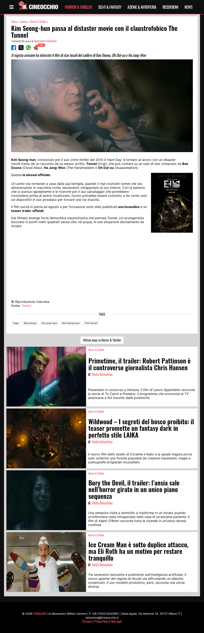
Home (14, 22)
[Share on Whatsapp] (28, 49)
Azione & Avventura (142, 7)
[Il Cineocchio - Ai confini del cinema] (38, 7)
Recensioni (170, 7)
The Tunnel (91, 323)
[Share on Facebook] (13, 49)
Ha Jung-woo (49, 323)
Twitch (26, 306)
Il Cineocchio (39, 613)
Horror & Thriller (78, 7)
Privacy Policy (102, 621)
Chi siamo (87, 621)
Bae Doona (30, 323)
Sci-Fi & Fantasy (109, 7)
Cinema (23, 22)
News (188, 7)
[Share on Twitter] (21, 49)
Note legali (116, 621)
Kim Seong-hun (70, 323)
